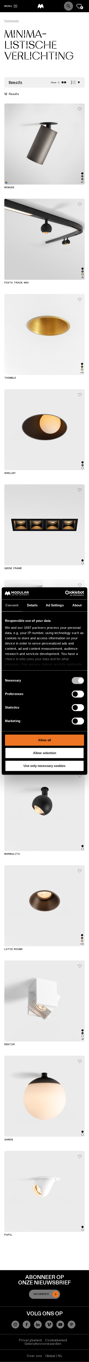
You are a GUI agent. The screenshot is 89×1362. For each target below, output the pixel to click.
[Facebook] (26, 1324)
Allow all (44, 740)
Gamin (8, 1139)
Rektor (9, 1044)
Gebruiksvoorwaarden (42, 1344)
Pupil (8, 1235)
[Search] (68, 6)
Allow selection (44, 753)
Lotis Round (13, 949)
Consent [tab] (11, 605)
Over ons (34, 1356)
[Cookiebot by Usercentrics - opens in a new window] (65, 593)
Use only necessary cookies (44, 766)
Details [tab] (32, 605)
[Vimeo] (49, 1324)
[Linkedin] (37, 1324)
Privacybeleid (30, 1340)
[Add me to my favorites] (80, 107)
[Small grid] (64, 82)
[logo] (40, 6)
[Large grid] (59, 82)
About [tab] (77, 605)
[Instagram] (15, 1324)
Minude (9, 187)
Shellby (10, 473)
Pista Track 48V (16, 283)
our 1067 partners (31, 627)
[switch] (78, 693)
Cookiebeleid (56, 1340)
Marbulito (12, 854)
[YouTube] (60, 1324)
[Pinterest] (71, 1324)
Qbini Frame (13, 568)
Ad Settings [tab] (55, 605)
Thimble (10, 378)
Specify (15, 82)
